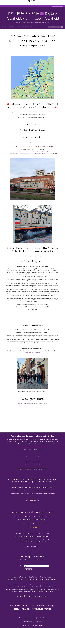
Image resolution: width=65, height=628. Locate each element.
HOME (46, 596)
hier (43, 439)
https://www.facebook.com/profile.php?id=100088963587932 (38, 146)
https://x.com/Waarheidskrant (35, 621)
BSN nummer (46, 490)
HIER (29, 533)
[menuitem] (5, 27)
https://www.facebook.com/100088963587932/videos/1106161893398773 (38, 153)
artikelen (17, 493)
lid (19, 439)
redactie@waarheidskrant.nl (57, 6)
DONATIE (32, 439)
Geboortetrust (35, 490)
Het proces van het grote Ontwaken (27, 605)
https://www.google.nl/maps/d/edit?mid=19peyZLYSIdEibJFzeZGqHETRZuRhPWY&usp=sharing (32, 142)
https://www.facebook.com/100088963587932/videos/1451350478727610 (32, 151)
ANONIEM (18, 533)
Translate (36, 3)
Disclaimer (20, 596)
